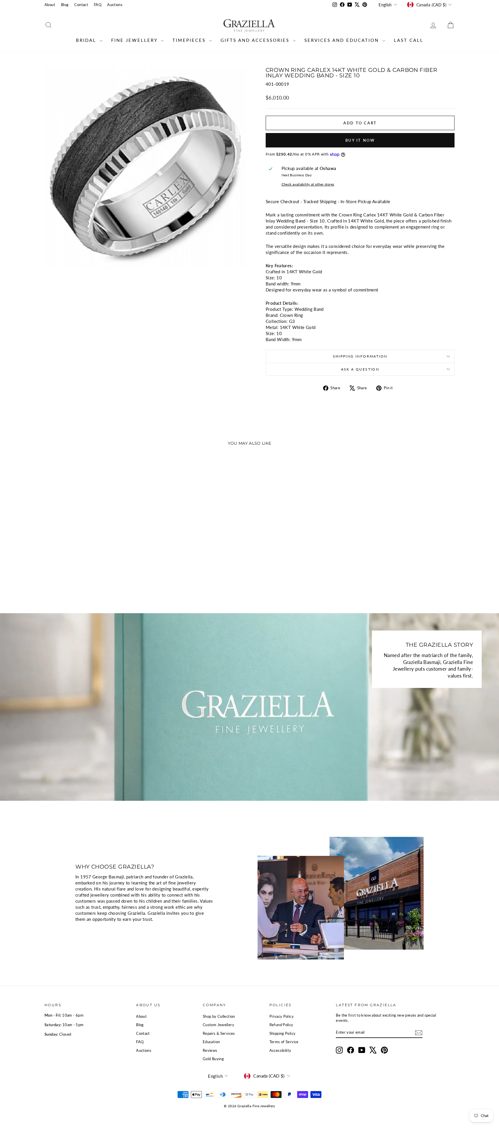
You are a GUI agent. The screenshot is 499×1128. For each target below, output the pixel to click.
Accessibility (280, 1050)
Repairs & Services (219, 1033)
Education (211, 1041)
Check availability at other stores (308, 184)
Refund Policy (281, 1024)
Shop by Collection (219, 1016)
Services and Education (342, 40)
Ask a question (360, 369)
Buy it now (360, 140)
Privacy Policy (281, 1016)
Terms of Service (284, 1041)
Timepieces (190, 40)
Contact (81, 4)
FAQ (97, 4)
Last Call (408, 40)
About (49, 4)
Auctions (114, 4)
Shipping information (360, 356)
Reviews (210, 1050)
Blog (65, 4)
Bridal (87, 40)
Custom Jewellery (218, 1024)
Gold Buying (213, 1058)
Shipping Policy (282, 1033)
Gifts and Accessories (256, 40)
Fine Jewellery (135, 40)
